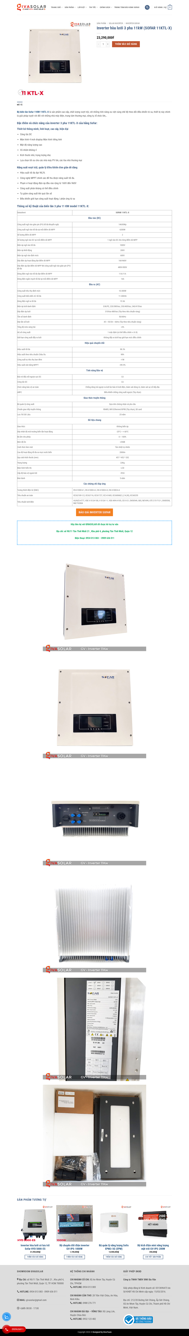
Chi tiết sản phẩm (153, 1257)
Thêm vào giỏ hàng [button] (35, 1257)
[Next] (171, 1235)
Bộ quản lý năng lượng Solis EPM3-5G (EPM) (114, 1247)
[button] (147, 7)
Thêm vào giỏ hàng (126, 44)
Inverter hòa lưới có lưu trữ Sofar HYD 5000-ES (35, 1247)
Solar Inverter (116, 23)
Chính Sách (105, 7)
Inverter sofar (133, 23)
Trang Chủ (56, 7)
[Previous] (17, 1235)
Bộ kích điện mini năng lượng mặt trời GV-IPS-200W (153, 1247)
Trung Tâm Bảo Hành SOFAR (126, 7)
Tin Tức (92, 7)
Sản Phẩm (69, 7)
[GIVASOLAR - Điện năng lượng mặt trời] (32, 7)
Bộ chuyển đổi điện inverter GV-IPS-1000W (74, 1247)
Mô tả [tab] (19, 105)
